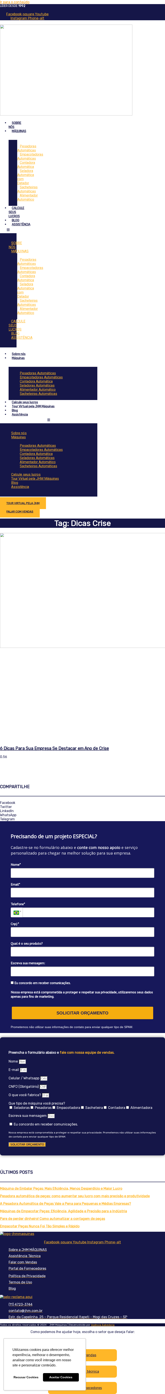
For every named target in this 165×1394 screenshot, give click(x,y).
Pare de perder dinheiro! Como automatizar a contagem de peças (52, 1219)
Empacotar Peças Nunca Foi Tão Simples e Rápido (39, 1226)
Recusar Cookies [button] (26, 1377)
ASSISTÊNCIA (21, 224)
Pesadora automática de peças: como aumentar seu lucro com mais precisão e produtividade (75, 1196)
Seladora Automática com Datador (25, 177)
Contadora (116, 1108)
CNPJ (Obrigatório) (24, 1087)
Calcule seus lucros (25, 402)
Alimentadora (141, 1108)
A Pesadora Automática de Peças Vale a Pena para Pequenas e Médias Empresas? (65, 1204)
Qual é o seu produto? (27, 943)
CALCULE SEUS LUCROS (17, 325)
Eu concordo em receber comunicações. (42, 983)
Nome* (16, 864)
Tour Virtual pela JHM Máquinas (33, 406)
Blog (15, 410)
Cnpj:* (15, 924)
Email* (15, 884)
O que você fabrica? (25, 1095)
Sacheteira (94, 1108)
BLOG (15, 220)
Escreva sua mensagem (28, 1116)
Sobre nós (19, 354)
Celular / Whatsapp (24, 1078)
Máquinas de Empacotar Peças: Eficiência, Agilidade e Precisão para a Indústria (63, 1211)
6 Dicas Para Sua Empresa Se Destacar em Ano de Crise (54, 748)
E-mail (14, 1070)
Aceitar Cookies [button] (60, 1377)
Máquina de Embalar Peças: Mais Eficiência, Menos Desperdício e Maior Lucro (61, 1188)
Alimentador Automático (27, 197)
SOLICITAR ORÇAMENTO (82, 1013)
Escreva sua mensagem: (28, 963)
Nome (14, 1061)
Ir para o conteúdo (14, 2)
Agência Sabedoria (103, 1324)
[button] (82, 803)
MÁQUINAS (19, 131)
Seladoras (22, 1108)
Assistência (20, 414)
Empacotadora (68, 1108)
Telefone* (18, 904)
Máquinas (18, 358)
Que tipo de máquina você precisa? (37, 1103)
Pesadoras (43, 1108)
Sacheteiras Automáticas (38, 394)
